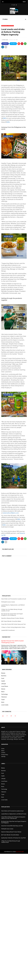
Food (2, 678)
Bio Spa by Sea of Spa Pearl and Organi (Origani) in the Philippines (12, 614)
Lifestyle (3, 683)
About (2, 750)
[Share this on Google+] (22, 43)
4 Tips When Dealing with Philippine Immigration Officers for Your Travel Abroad (13, 817)
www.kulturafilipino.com (11, 513)
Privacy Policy (4, 754)
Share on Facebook (5, 44)
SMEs (4, 118)
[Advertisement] (14, 915)
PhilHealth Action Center (8, 602)
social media (4, 705)
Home (2, 748)
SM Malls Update (5, 39)
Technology (4, 694)
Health (3, 681)
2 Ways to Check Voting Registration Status (13, 627)
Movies (3, 689)
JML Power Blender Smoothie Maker (11, 621)
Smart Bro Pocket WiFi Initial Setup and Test (13, 624)
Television (4, 697)
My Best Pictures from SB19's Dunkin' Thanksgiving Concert (12, 641)
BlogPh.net (20, 851)
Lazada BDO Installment (8, 630)
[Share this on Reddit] (18, 43)
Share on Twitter (14, 44)
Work (2, 702)
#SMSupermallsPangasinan (7, 25)
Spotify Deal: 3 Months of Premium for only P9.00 (13, 838)
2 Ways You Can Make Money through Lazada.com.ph (11, 610)
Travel (3, 699)
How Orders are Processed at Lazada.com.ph (13, 599)
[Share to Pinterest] (5, 47)
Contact (3, 752)
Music (3, 691)
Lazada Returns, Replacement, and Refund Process (13, 605)
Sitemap (3, 756)
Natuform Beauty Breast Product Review (12, 618)
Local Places (4, 686)
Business (3, 675)
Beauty (3, 673)
